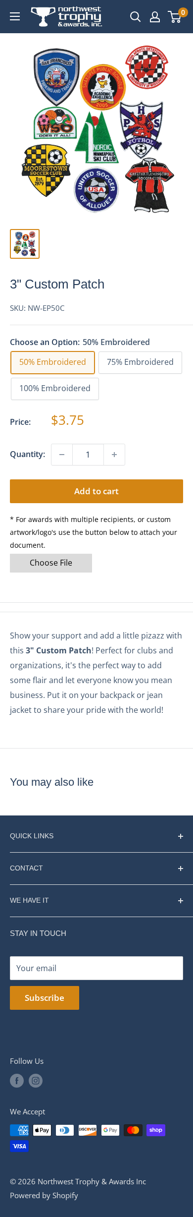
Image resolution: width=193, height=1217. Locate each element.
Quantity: (27, 454)
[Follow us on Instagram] (36, 1081)
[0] (175, 17)
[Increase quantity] (114, 454)
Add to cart (96, 491)
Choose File (51, 562)
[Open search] (135, 16)
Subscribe (44, 997)
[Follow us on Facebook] (17, 1081)
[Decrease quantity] (61, 454)
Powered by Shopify (44, 1195)
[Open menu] (15, 16)
